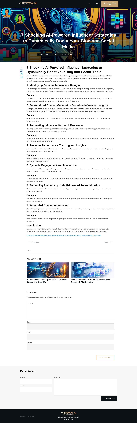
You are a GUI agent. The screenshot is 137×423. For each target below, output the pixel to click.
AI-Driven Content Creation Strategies (52, 54)
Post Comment (105, 357)
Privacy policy (31, 416)
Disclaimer (23, 416)
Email (29, 332)
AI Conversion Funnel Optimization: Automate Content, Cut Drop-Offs (48, 273)
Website (29, 343)
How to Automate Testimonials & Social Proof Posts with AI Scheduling (92, 273)
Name (29, 322)
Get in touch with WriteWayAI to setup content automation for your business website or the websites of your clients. (64, 235)
